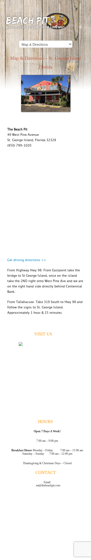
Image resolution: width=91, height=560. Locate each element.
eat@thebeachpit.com (48, 485)
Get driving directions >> (26, 260)
